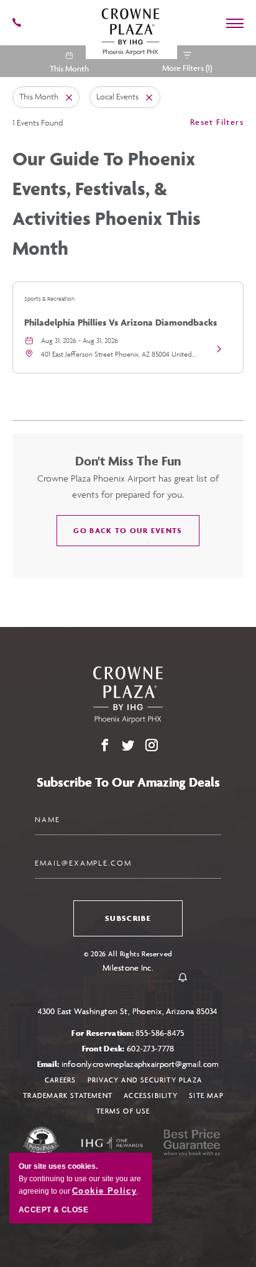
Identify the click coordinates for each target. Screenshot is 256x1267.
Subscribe (128, 918)
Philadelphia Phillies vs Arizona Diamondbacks (120, 322)
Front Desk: (128, 1048)
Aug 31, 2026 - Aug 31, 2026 (79, 340)
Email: (128, 1064)
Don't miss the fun (128, 461)
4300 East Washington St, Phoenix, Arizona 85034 (128, 1011)
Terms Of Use (123, 1110)
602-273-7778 (150, 1048)
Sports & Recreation (49, 299)
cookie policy (104, 1191)
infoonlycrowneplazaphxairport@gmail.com (140, 1064)
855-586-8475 (159, 1033)
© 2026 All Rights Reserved (128, 953)
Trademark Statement (67, 1095)
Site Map (206, 1095)
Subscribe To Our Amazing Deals (128, 782)
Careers (60, 1079)
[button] (128, 530)
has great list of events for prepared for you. (128, 486)
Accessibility (151, 1095)
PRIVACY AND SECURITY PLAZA (145, 1079)
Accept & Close (53, 1209)
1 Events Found (37, 122)
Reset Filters (217, 122)
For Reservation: (127, 1033)
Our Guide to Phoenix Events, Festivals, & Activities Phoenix (106, 203)
